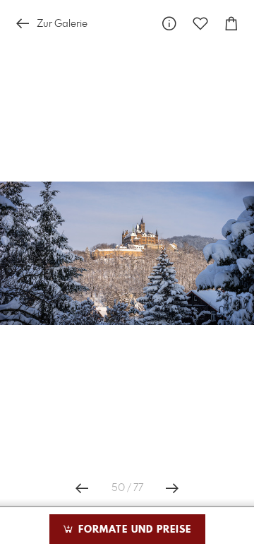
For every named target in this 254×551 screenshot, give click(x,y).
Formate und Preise (133, 530)
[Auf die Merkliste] (200, 23)
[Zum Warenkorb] (231, 23)
